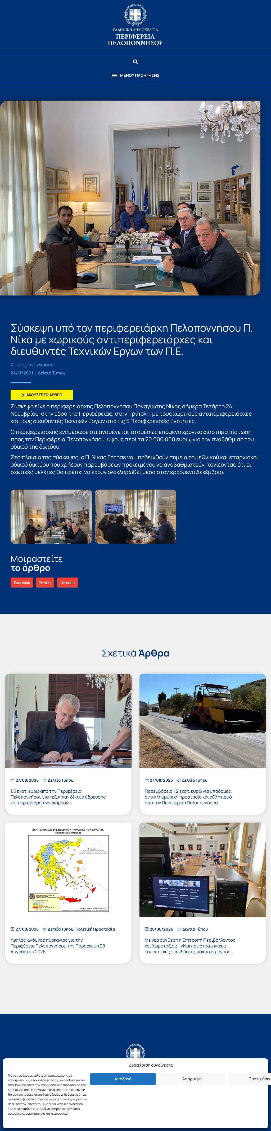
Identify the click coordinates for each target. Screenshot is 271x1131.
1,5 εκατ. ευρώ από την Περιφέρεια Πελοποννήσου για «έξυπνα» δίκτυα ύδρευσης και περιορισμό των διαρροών (58, 797)
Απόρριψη (192, 1079)
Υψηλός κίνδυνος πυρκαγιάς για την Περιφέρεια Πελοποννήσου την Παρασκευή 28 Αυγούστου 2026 (58, 946)
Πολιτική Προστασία (95, 929)
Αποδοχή (123, 1079)
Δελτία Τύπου (51, 373)
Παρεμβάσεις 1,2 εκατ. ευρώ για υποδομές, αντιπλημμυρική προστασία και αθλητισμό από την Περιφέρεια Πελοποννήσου (188, 797)
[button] (135, 75)
